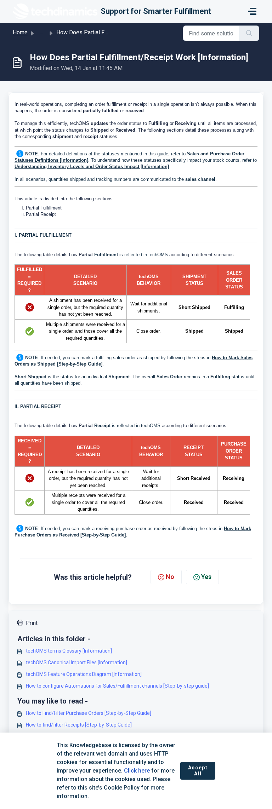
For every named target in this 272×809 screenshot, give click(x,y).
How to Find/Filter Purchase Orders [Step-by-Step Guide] (88, 713)
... (42, 32)
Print (32, 623)
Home (20, 32)
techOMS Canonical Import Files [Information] (76, 662)
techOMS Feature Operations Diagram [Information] (84, 674)
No (170, 576)
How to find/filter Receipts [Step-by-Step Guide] (79, 725)
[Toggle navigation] (252, 11)
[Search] (249, 33)
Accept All (198, 771)
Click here (137, 770)
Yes (206, 576)
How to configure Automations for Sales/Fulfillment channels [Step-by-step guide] (117, 686)
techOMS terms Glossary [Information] (69, 651)
